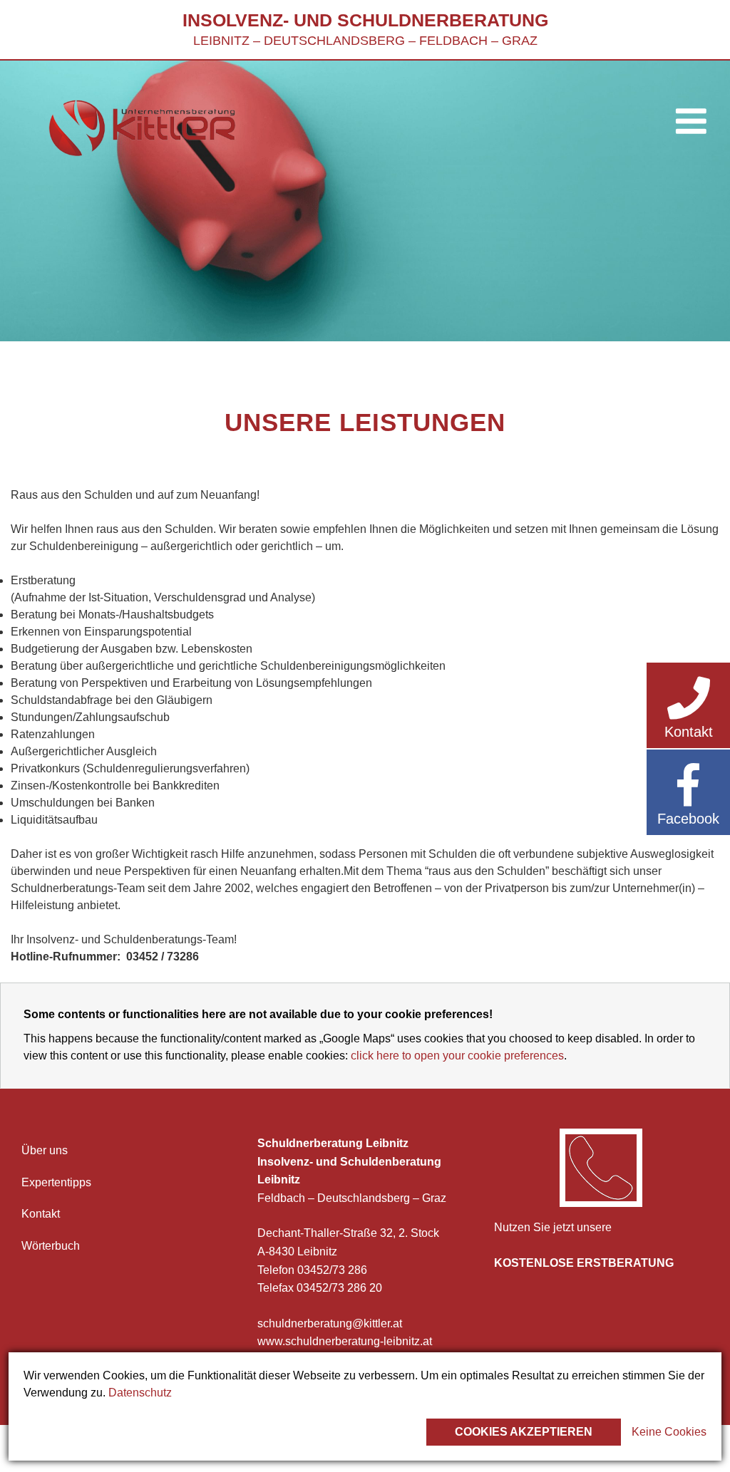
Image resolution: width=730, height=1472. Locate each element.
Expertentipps (56, 1182)
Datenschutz (140, 1393)
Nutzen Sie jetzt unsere (553, 1227)
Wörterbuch (50, 1246)
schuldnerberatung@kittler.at (329, 1323)
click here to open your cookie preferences (457, 1055)
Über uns (44, 1150)
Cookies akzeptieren (523, 1432)
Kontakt (40, 1214)
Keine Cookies (669, 1432)
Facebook (688, 818)
